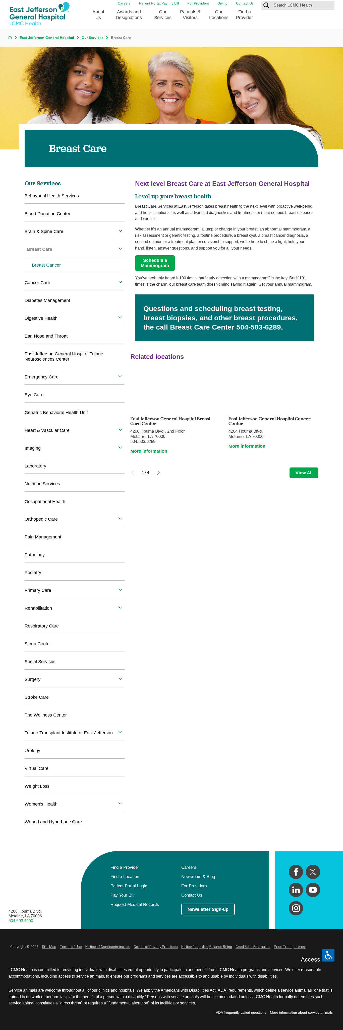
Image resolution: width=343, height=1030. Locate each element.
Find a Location (124, 876)
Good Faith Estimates (253, 947)
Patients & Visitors (190, 14)
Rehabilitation (38, 608)
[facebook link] (296, 872)
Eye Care (34, 394)
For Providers (198, 3)
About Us (98, 14)
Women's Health (41, 804)
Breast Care (39, 249)
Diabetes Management (47, 300)
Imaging (33, 448)
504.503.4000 (21, 921)
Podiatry (33, 572)
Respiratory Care (42, 625)
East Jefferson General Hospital (47, 37)
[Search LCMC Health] (266, 5)
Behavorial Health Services (52, 195)
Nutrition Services (42, 483)
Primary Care (38, 590)
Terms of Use (71, 947)
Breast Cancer (46, 265)
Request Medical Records (134, 904)
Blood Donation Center (47, 213)
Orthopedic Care (41, 519)
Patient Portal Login (128, 886)
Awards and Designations (129, 14)
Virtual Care (36, 768)
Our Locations (218, 14)
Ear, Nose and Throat (46, 336)
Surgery (32, 679)
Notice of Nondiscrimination (107, 947)
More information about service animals (301, 1012)
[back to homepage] (10, 37)
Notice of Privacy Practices (156, 947)
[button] (120, 231)
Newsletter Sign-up (208, 909)
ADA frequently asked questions (241, 1012)
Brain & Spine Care (44, 231)
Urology (32, 750)
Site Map (49, 947)
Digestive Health (41, 318)
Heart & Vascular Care (47, 430)
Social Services (40, 661)
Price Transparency (290, 947)
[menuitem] (98, 16)
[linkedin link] (296, 890)
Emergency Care (42, 376)
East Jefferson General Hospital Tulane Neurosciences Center (64, 356)
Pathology (35, 554)
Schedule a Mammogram (155, 263)
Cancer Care (37, 282)
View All (304, 472)
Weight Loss (37, 786)
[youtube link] (313, 890)
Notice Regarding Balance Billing (206, 947)
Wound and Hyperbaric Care (53, 821)
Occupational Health (45, 501)
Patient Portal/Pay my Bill (159, 3)
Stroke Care (37, 697)
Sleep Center (38, 643)
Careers (124, 3)
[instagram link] (296, 908)
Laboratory (35, 465)
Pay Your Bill (122, 895)
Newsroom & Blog (198, 876)
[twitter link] (313, 872)
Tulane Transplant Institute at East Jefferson (69, 732)
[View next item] (158, 473)
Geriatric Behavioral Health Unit (56, 412)
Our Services (163, 14)
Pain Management (43, 536)
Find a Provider (244, 14)
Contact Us (245, 3)
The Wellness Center (46, 715)
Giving (222, 3)
